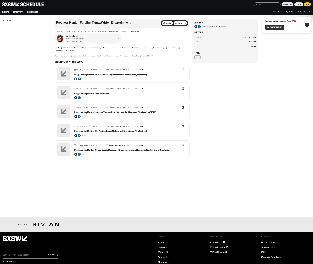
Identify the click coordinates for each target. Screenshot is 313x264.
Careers (162, 247)
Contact (162, 257)
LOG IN (298, 4)
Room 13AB (134, 32)
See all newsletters (10, 261)
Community (164, 261)
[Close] (307, 25)
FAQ (263, 252)
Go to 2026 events (274, 27)
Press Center (268, 242)
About (161, 242)
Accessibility (268, 247)
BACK (7, 20)
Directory (18, 12)
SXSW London (218, 247)
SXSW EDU (216, 242)
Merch (161, 252)
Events (5, 12)
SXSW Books (217, 252)
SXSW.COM (287, 4)
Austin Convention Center (113, 32)
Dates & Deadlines (271, 257)
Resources (32, 12)
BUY (307, 4)
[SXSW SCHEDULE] (23, 4)
